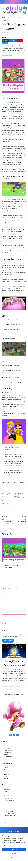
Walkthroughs (7, 785)
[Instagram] (8, 2)
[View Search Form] (25, 2)
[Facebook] (3, 2)
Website (4, 630)
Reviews (4, 20)
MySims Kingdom (7, 46)
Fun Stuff (5, 807)
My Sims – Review (6, 493)
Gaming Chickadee (7, 510)
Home (10, 829)
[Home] (2, 17)
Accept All (14, 849)
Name (4, 616)
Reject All (14, 857)
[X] (6, 2)
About (17, 829)
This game (5, 227)
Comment (5, 592)
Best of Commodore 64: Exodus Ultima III (7, 520)
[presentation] (14, 550)
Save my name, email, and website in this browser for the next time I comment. (14, 635)
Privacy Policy (14, 831)
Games (4, 741)
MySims (24, 46)
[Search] (24, 685)
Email (4, 623)
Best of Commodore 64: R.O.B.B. (21, 520)
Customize (14, 853)
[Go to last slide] (3, 554)
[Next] (24, 554)
